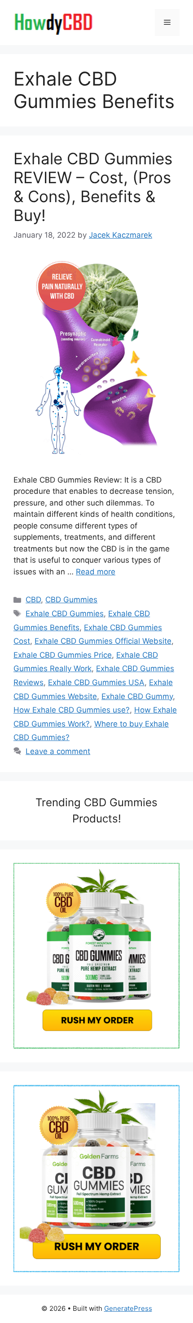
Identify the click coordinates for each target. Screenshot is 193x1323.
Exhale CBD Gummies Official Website (103, 641)
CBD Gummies (71, 599)
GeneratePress (128, 1308)
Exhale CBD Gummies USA (96, 682)
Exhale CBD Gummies (65, 613)
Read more (95, 571)
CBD (33, 599)
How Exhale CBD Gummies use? (71, 709)
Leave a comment (58, 751)
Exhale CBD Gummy (137, 696)
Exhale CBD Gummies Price (62, 654)
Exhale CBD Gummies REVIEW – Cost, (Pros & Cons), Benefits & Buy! (92, 187)
